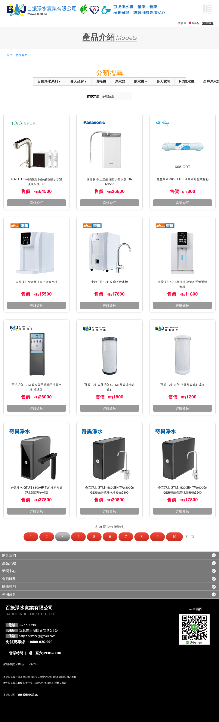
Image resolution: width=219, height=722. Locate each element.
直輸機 (101, 81)
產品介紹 (22, 54)
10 (174, 536)
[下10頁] (189, 537)
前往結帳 (207, 23)
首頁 (9, 54)
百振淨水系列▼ (49, 81)
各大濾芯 (163, 81)
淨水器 (120, 81)
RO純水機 (186, 81)
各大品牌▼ (78, 81)
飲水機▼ (141, 81)
